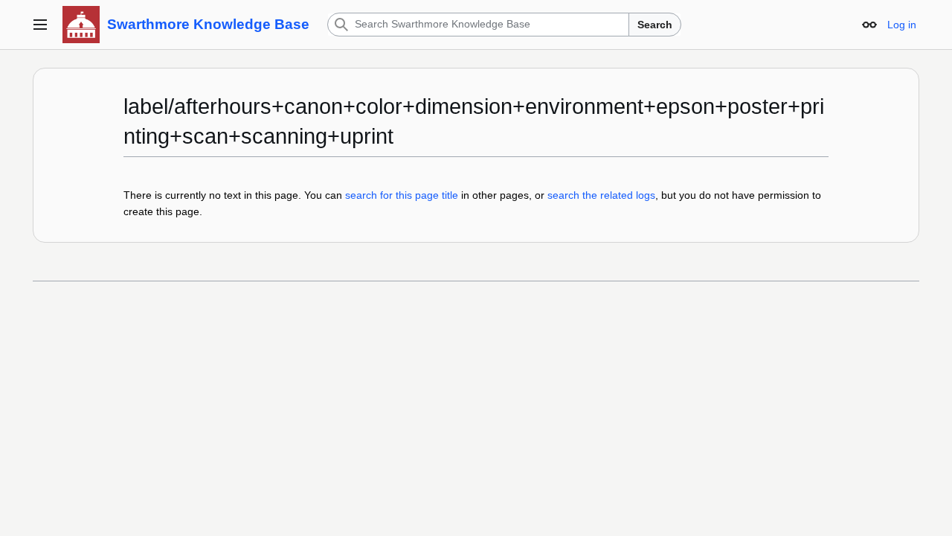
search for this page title (401, 195)
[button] (40, 24)
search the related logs (601, 195)
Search (654, 25)
